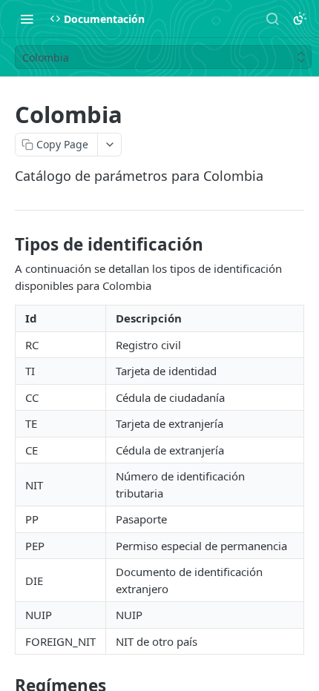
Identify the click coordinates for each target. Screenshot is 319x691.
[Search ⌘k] (272, 18)
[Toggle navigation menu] (27, 18)
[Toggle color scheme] (300, 18)
